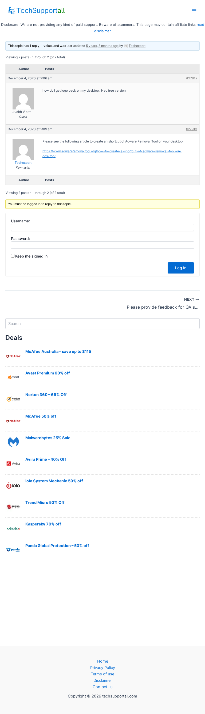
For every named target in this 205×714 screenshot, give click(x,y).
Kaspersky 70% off (43, 524)
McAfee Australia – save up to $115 (58, 351)
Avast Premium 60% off (47, 373)
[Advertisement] (102, 602)
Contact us (103, 686)
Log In (181, 268)
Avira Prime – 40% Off (45, 459)
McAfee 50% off (40, 416)
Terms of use (102, 674)
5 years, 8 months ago (102, 46)
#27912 (191, 78)
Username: (20, 221)
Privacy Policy (102, 667)
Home (102, 661)
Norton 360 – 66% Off (46, 394)
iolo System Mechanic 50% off (54, 481)
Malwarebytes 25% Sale (47, 437)
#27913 (191, 129)
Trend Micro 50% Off (45, 502)
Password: (20, 238)
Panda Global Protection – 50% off (57, 545)
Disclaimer (102, 680)
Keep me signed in (31, 256)
